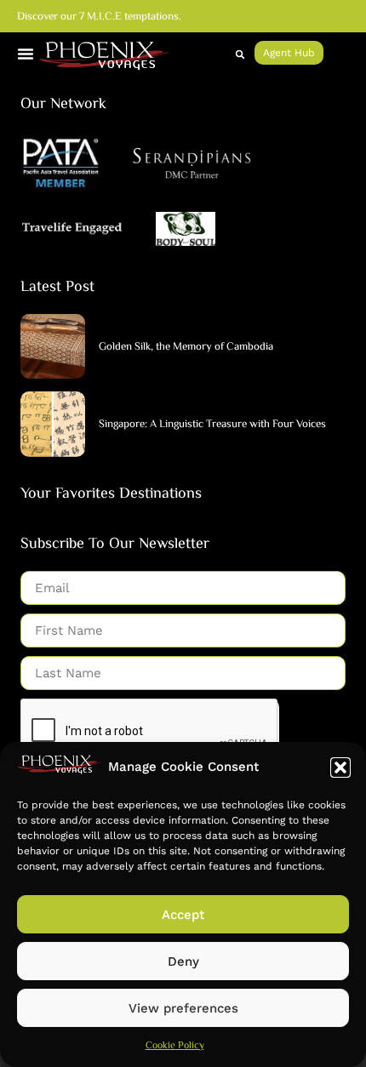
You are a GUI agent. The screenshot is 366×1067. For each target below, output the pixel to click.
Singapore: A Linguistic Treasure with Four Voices (212, 424)
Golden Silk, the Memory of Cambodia (186, 347)
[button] (340, 767)
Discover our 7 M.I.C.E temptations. (99, 17)
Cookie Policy (175, 1046)
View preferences (183, 1008)
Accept (183, 914)
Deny (183, 961)
